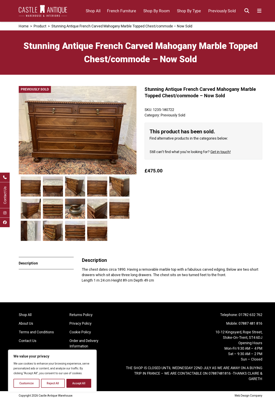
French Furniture (121, 10)
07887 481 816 (250, 323)
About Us (26, 323)
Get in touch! (220, 152)
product (40, 26)
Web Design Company (248, 395)
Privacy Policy (80, 323)
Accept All (78, 383)
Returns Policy (81, 315)
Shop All (93, 10)
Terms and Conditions (36, 332)
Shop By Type (189, 10)
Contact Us (5, 195)
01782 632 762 (250, 315)
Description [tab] (28, 263)
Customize (26, 383)
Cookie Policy (80, 332)
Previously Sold (222, 10)
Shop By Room (156, 10)
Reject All (53, 383)
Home (24, 26)
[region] (52, 371)
